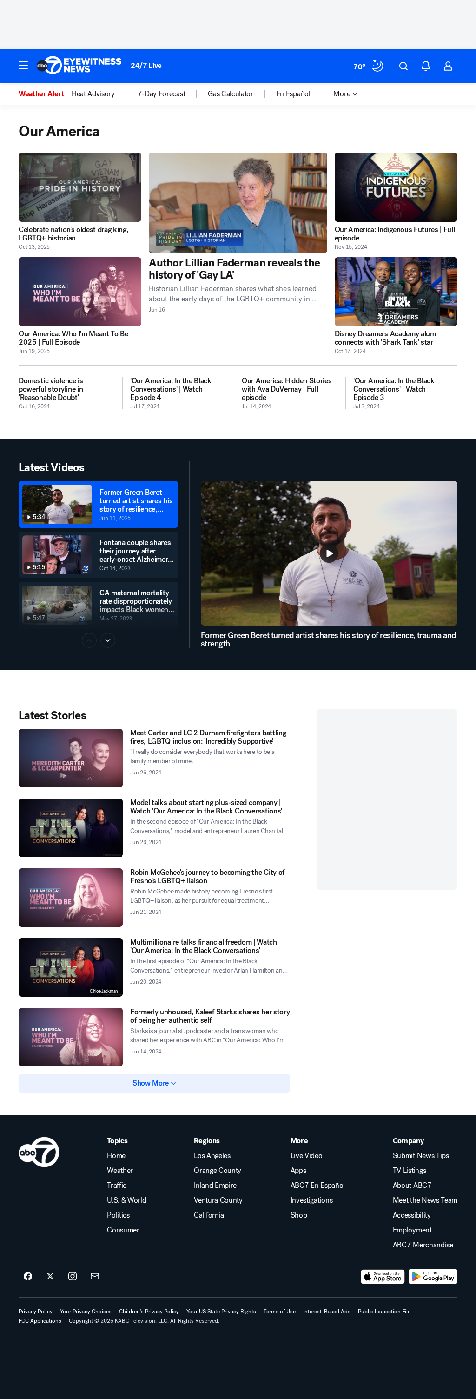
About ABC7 (412, 1185)
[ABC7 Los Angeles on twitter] (50, 1276)
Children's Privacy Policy (149, 1311)
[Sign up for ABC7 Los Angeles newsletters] (95, 1276)
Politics (118, 1215)
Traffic (116, 1185)
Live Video (307, 1155)
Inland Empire (215, 1185)
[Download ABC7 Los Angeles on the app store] (383, 1276)
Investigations (312, 1200)
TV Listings (409, 1170)
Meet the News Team (425, 1200)
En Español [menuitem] (293, 94)
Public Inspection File (384, 1311)
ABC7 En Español (318, 1185)
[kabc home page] (39, 1152)
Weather (120, 1170)
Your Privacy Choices (86, 1311)
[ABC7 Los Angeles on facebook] (28, 1276)
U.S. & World (126, 1200)
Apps (298, 1170)
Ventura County (218, 1200)
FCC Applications (40, 1321)
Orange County (217, 1170)
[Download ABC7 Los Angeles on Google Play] (433, 1276)
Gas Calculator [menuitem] (230, 94)
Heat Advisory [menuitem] (93, 94)
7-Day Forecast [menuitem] (161, 94)
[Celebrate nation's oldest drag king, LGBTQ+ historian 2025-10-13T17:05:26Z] (80, 187)
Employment (412, 1230)
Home (116, 1155)
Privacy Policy (36, 1311)
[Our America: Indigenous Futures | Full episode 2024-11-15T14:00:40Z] (396, 187)
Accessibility (412, 1215)
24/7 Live (146, 65)
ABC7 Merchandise (423, 1245)
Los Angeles (212, 1155)
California (209, 1215)
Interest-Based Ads (326, 1311)
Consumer (123, 1230)
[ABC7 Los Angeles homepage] (79, 66)
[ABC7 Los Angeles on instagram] (72, 1276)
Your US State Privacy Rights (221, 1311)
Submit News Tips (421, 1155)
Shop (299, 1215)
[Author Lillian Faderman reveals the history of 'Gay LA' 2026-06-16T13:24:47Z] (238, 203)
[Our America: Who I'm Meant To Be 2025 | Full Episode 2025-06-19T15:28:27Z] (80, 291)
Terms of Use (280, 1311)
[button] (23, 65)
